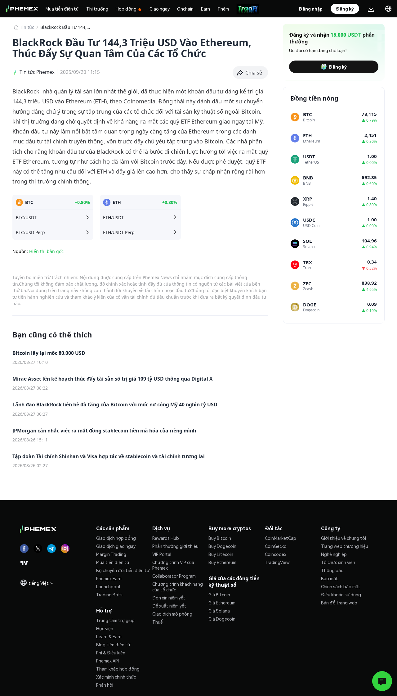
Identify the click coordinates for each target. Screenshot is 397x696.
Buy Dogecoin (222, 546)
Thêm (223, 8)
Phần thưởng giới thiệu (175, 546)
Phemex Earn (109, 578)
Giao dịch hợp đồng (116, 538)
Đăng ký (338, 67)
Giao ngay (159, 8)
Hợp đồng (126, 8)
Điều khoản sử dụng (341, 594)
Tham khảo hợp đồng (118, 668)
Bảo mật (329, 578)
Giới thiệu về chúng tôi (343, 538)
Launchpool (108, 586)
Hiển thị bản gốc (46, 251)
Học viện (104, 628)
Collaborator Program (174, 576)
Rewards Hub (165, 538)
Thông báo (332, 570)
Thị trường (97, 8)
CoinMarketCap (280, 538)
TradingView (277, 562)
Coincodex (275, 554)
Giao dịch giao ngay (116, 546)
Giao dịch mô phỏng (172, 614)
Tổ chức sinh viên (338, 562)
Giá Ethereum (221, 602)
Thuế (157, 622)
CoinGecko (276, 546)
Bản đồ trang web (339, 602)
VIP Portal (161, 554)
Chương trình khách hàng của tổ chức (177, 586)
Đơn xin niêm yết (168, 597)
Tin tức (27, 27)
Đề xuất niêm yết (169, 605)
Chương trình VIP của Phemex (173, 565)
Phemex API (107, 660)
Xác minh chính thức (116, 677)
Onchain (185, 8)
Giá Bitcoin (219, 594)
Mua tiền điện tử (62, 8)
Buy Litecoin (220, 554)
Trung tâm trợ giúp (115, 620)
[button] (250, 72)
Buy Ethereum (222, 562)
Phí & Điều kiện (110, 652)
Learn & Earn (109, 636)
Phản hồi (104, 685)
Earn (205, 8)
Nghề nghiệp (334, 554)
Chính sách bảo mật (340, 586)
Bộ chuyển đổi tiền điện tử (122, 570)
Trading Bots (109, 594)
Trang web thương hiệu (344, 546)
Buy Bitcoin (219, 538)
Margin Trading (111, 554)
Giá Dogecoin (221, 618)
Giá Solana (219, 610)
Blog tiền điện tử (113, 644)
